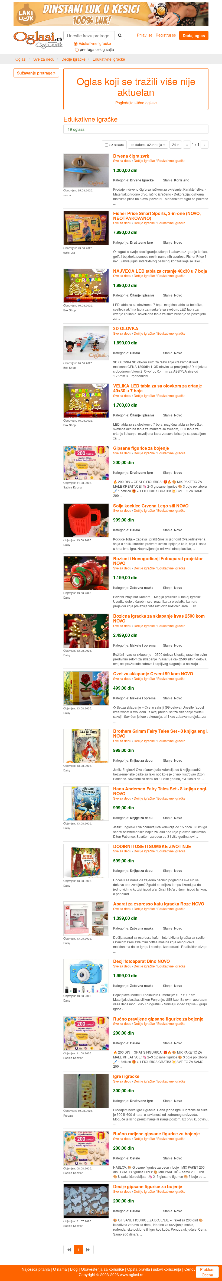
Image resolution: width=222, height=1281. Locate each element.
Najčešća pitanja (36, 1269)
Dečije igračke (73, 59)
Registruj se (166, 35)
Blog (74, 1269)
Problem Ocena (207, 1272)
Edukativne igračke (109, 59)
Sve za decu (43, 59)
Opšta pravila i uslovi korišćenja (154, 1269)
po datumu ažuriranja (147, 144)
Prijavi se (144, 35)
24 (174, 144)
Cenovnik (192, 1269)
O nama (60, 1269)
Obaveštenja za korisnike (102, 1269)
